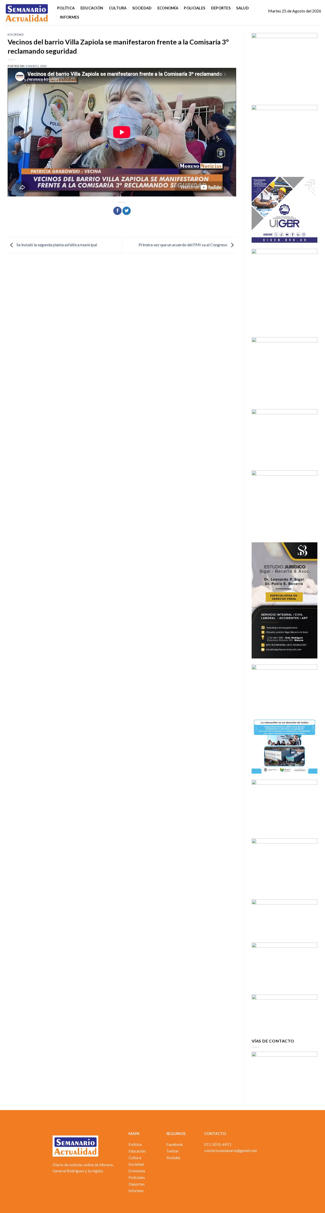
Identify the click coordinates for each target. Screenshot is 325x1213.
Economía (167, 8)
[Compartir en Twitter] (126, 211)
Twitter (172, 1151)
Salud (242, 8)
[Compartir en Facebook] (117, 211)
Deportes (221, 8)
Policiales (194, 8)
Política (66, 8)
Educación (91, 8)
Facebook (174, 1144)
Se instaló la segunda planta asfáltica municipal (56, 244)
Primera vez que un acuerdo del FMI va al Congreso (183, 244)
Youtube (173, 1157)
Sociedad (142, 8)
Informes (69, 17)
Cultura (118, 8)
